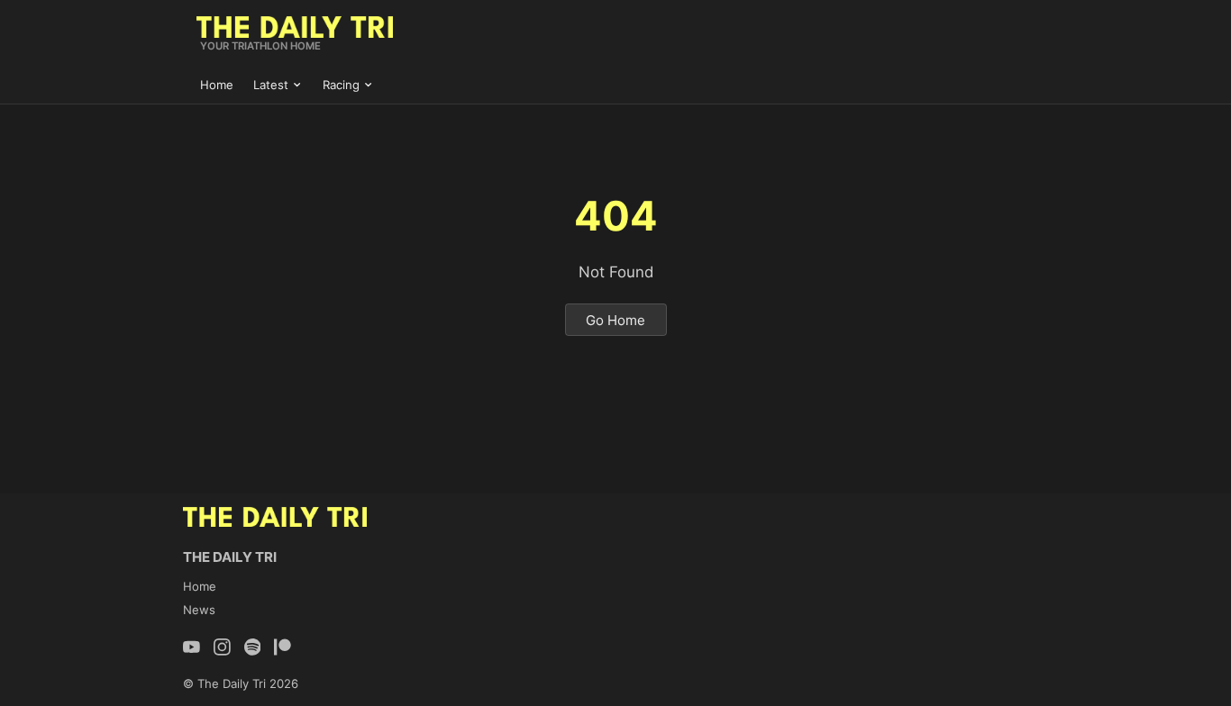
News (199, 609)
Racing (341, 84)
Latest (270, 84)
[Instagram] (222, 647)
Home (216, 84)
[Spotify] (252, 647)
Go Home (615, 320)
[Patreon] (282, 647)
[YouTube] (191, 647)
